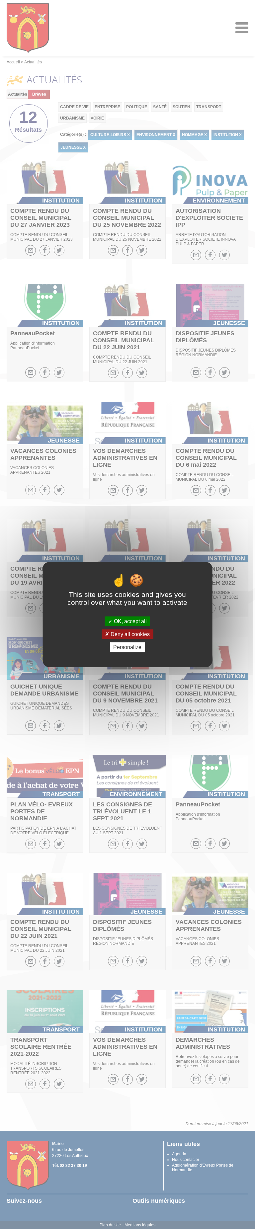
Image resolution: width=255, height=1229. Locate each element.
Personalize (127, 647)
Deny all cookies (129, 634)
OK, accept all (130, 621)
